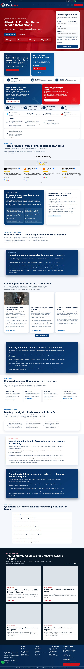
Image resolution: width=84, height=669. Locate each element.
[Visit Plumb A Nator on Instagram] (69, 1)
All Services (23, 648)
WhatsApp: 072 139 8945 (9, 660)
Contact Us (63, 5)
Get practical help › (10, 400)
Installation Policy (53, 648)
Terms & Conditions (53, 651)
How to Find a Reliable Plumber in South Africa (59, 591)
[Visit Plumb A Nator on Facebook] (66, 1)
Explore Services (22, 34)
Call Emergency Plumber (40, 72)
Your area (59, 26)
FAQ (58, 5)
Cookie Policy (52, 654)
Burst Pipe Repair (24, 651)
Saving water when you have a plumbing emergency (22, 629)
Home (34, 5)
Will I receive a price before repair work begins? (25, 518)
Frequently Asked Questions (41, 652)
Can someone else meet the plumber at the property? (27, 526)
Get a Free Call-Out (10, 34)
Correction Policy (65, 667)
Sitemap (36, 655)
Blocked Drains (24, 649)
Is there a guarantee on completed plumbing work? (26, 542)
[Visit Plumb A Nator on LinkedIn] (71, 1)
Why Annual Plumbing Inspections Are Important (58, 629)
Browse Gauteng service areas (55, 215)
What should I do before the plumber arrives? (25, 538)
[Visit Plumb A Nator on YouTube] (73, 1)
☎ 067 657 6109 (80, 1)
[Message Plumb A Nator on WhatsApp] (75, 1)
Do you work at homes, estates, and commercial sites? (27, 530)
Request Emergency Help (51, 100)
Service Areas (39, 5)
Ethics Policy (57, 667)
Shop (55, 5)
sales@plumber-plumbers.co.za (11, 662)
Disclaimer (51, 652)
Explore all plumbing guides (71, 563)
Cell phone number (72, 21)
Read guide (10, 600)
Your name (59, 21)
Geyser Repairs (24, 654)
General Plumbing (25, 655)
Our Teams (37, 651)
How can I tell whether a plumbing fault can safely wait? (28, 534)
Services (46, 5)
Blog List (37, 649)
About (51, 5)
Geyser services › (61, 330)
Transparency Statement (54, 655)
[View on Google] (5, 169)
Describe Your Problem (12, 70)
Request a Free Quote (39, 68)
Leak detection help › (36, 330)
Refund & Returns (53, 649)
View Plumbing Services (13, 101)
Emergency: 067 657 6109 (10, 659)
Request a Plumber (67, 46)
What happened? (60, 31)
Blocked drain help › (10, 330)
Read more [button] (6, 177)
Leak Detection (24, 652)
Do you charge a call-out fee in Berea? (23, 514)
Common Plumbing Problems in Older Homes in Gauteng (22, 591)
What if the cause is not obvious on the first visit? (26, 522)
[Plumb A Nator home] (10, 5)
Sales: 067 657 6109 (8, 657)
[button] (4, 174)
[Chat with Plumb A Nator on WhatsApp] (3, 662)
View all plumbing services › (42, 335)
